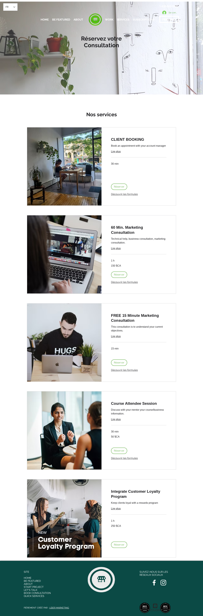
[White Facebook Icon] (154, 582)
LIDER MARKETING (59, 607)
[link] (138, 139)
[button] (119, 187)
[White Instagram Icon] (163, 582)
